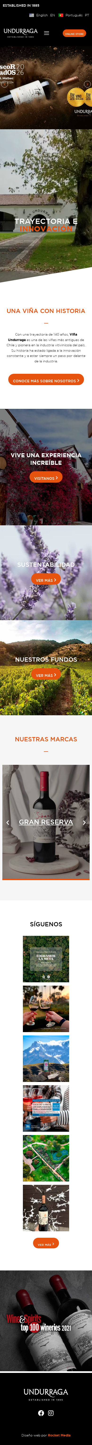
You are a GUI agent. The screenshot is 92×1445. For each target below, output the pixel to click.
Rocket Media (59, 1435)
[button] (4, 84)
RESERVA (46, 822)
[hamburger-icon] (46, 33)
